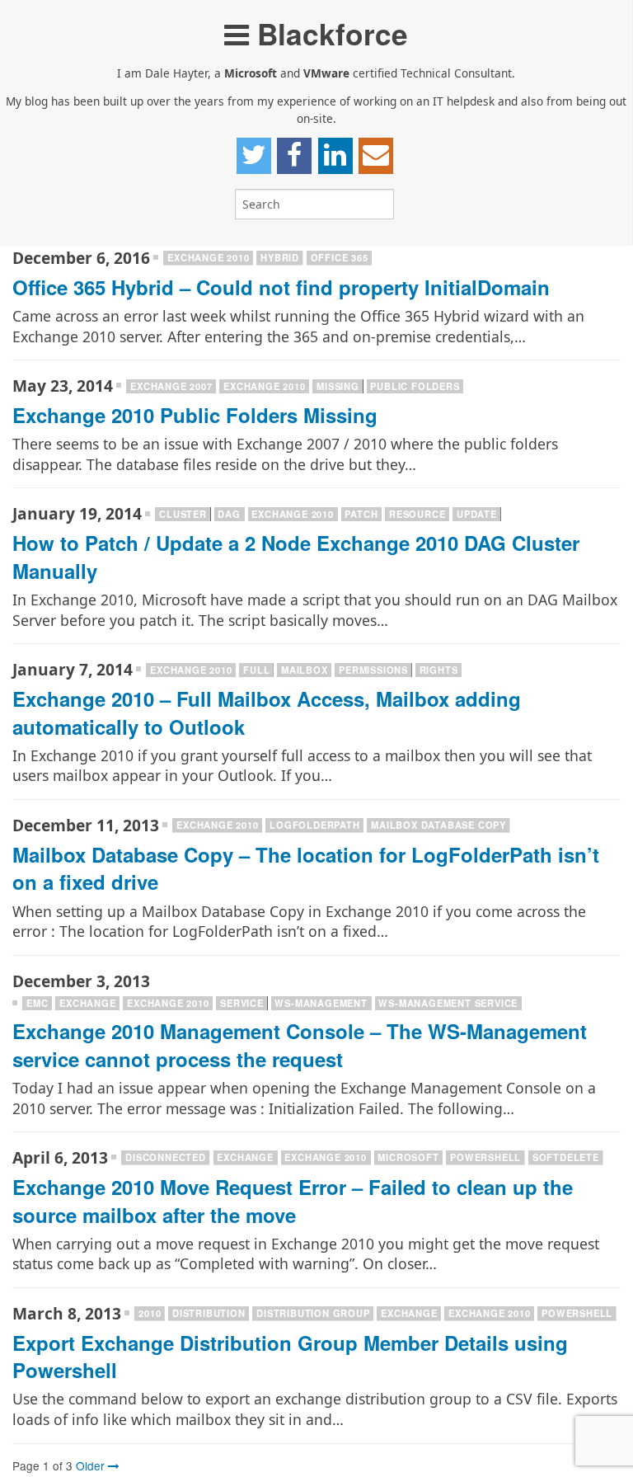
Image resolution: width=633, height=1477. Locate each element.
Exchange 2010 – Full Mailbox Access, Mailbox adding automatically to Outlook (266, 712)
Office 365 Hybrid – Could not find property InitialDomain (281, 287)
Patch (361, 513)
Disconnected (165, 1157)
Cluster (183, 513)
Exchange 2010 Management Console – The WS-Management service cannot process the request (299, 1045)
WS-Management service (448, 1002)
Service (242, 1002)
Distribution (209, 1312)
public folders (414, 386)
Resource (417, 513)
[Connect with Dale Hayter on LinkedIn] (335, 156)
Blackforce (328, 33)
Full (256, 669)
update (477, 513)
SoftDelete (565, 1157)
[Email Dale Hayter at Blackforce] (376, 156)
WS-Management (320, 1002)
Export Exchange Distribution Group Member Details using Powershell (290, 1357)
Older (92, 1465)
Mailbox (304, 669)
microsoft (407, 1157)
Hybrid (279, 257)
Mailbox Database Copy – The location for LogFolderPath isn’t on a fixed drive (305, 868)
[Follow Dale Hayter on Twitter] (254, 156)
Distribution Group (312, 1312)
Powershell (485, 1157)
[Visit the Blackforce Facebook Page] (294, 156)
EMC (37, 1002)
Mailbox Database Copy (438, 824)
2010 (149, 1312)
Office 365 (339, 257)
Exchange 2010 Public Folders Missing (194, 415)
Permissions (373, 669)
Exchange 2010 (208, 257)
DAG (229, 513)
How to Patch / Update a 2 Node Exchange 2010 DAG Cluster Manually (295, 557)
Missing (337, 386)
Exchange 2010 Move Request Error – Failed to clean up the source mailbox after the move (292, 1201)
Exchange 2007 (171, 386)
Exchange (87, 1002)
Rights (439, 669)
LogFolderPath (314, 824)
